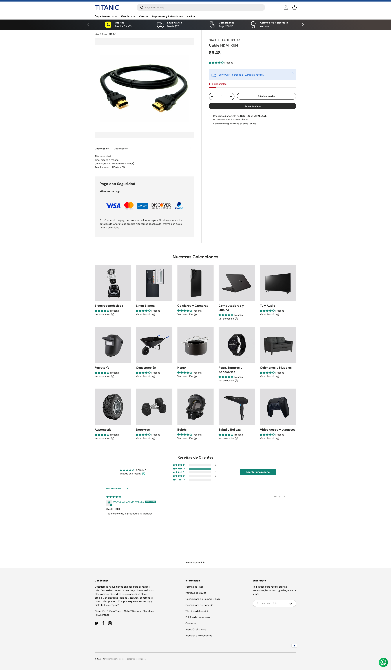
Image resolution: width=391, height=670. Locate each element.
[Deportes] (154, 407)
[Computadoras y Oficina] (237, 283)
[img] (113, 497)
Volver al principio (195, 562)
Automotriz (103, 430)
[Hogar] (195, 345)
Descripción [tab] (102, 148)
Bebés (182, 430)
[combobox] (201, 7)
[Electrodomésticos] (113, 283)
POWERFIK (214, 40)
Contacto (190, 623)
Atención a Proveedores (198, 635)
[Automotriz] (113, 407)
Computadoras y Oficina (231, 308)
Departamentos (104, 16)
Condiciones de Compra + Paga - (204, 599)
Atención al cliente (195, 629)
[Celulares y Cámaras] (195, 283)
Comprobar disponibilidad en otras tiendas (234, 123)
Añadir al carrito (266, 96)
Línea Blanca (145, 306)
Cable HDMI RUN (109, 34)
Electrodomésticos (109, 306)
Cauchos (126, 16)
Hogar (181, 368)
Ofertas (144, 16)
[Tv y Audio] (278, 283)
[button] (294, 7)
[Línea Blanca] (154, 283)
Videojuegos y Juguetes (278, 430)
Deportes (143, 430)
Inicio (97, 34)
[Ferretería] (113, 345)
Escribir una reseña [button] (258, 472)
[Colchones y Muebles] (278, 345)
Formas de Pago (194, 586)
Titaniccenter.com (110, 659)
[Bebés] (195, 407)
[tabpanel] (144, 161)
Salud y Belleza (230, 430)
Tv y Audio (267, 306)
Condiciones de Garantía (199, 605)
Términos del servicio (197, 611)
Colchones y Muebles (276, 368)
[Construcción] (154, 345)
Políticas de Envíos (195, 592)
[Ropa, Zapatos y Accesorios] (237, 345)
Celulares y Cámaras (192, 306)
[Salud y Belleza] (237, 407)
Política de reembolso (197, 617)
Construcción (146, 368)
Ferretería (102, 368)
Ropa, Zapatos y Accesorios (230, 370)
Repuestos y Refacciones (167, 16)
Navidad (191, 16)
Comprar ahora (253, 106)
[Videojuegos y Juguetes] (278, 407)
